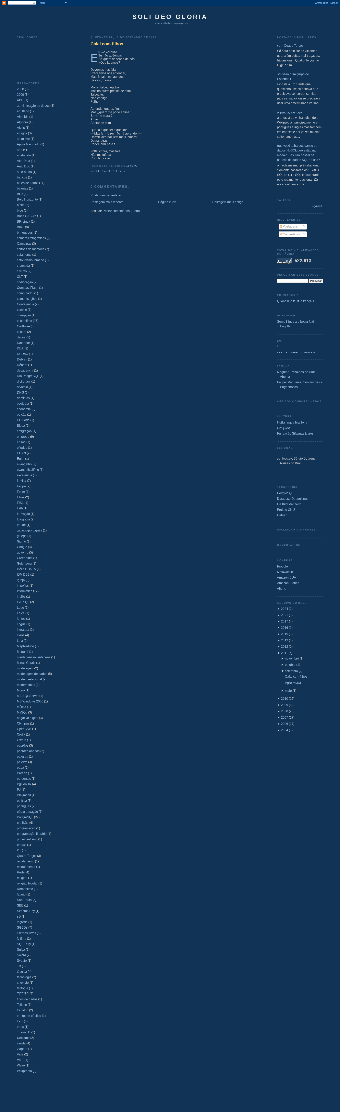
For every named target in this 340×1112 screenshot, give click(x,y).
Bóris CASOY (26, 216)
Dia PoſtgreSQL (28, 376)
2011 (284, 653)
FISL (20, 502)
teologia (22, 988)
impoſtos (23, 585)
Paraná (22, 773)
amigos (22, 133)
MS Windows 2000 (30, 701)
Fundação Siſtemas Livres (295, 433)
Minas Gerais (26, 662)
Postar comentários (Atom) (121, 211)
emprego (23, 436)
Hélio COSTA (26, 569)
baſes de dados (27, 183)
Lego (20, 607)
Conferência (25, 304)
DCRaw (22, 354)
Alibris (281, 588)
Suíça (21, 949)
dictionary (23, 381)
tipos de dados (27, 999)
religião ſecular (27, 883)
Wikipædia (24, 1071)
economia (24, 409)
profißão (23, 822)
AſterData (23, 161)
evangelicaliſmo (28, 469)
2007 (284, 717)
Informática (24, 591)
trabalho (22, 1010)
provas (21, 844)
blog (20, 210)
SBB (20, 905)
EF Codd (23, 420)
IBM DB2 (23, 574)
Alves (21, 127)
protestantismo (27, 839)
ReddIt (95, 171)
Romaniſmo (25, 889)
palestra (22, 756)
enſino (21, 442)
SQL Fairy (24, 944)
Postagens (290, 226)
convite (22, 309)
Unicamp (23, 1038)
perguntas (24, 778)
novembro (292, 658)
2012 (284, 646)
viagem (22, 1049)
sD (19, 916)
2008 (20, 89)
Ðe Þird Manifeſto (289, 504)
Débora (22, 365)
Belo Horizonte (27, 199)
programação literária (32, 833)
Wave (21, 1065)
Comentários (291, 234)
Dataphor (23, 343)
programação (26, 828)
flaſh (20, 508)
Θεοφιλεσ (283, 428)
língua (21, 624)
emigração (24, 431)
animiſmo (23, 138)
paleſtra (22, 762)
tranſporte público (29, 1015)
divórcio (22, 387)
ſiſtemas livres (26, 933)
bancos (22, 177)
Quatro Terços (26, 855)
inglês (21, 596)
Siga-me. (316, 206)
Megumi (22, 651)
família (21, 480)
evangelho (24, 464)
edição (21, 414)
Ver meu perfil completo (296, 352)
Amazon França (288, 583)
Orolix (21, 734)
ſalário (21, 894)
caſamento (24, 254)
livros (20, 635)
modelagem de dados (32, 673)
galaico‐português (29, 530)
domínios (23, 398)
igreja (21, 580)
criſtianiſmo (24, 320)
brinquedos (25, 232)
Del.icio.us (120, 171)
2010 (284, 698)
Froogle (282, 566)
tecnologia (24, 977)
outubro (290, 664)
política (22, 800)
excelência (24, 475)
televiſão (23, 982)
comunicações (27, 298)
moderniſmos (26, 685)
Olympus (23, 723)
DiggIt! (106, 171)
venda (21, 1043)
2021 (284, 615)
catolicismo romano (30, 260)
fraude (21, 525)
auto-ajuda (24, 172)
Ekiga (21, 425)
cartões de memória (30, 249)
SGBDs (22, 927)
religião (22, 878)
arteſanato (24, 155)
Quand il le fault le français (295, 301)
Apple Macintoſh (28, 144)
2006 (284, 724)
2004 (284, 730)
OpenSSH (24, 729)
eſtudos (22, 447)
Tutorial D (23, 1032)
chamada (23, 265)
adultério (23, 111)
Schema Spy (26, 911)
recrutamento (26, 867)
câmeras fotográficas (31, 238)
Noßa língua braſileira (292, 422)
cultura (21, 332)
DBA (20, 348)
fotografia (23, 519)
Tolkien (22, 1004)
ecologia (23, 403)
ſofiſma (21, 938)
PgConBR (24, 784)
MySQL (22, 712)
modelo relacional (29, 679)
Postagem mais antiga (227, 202)
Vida (20, 1054)
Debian (22, 359)
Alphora (22, 122)
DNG (20, 392)
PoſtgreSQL (25, 817)
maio (288, 690)
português (24, 806)
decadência (25, 370)
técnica (22, 971)
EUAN (21, 453)
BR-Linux (23, 221)
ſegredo (22, 922)
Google (22, 547)
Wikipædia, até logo (288, 112)
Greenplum (24, 558)
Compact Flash (27, 287)
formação (23, 514)
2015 (284, 634)
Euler (20, 458)
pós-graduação (27, 811)
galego (22, 536)
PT (19, 850)
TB (19, 966)
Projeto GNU (286, 509)
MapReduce (25, 646)
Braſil (20, 227)
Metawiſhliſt (285, 572)
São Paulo (24, 900)
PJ (19, 789)
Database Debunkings (292, 498)
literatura (23, 629)
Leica (21, 613)
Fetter (21, 491)
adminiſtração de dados (33, 105)
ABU (20, 100)
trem (20, 1021)
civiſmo (22, 271)
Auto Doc (23, 166)
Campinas (24, 243)
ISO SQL (23, 602)
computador (25, 293)
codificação (25, 282)
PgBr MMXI (293, 683)
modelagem (25, 668)
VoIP (20, 1060)
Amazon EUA (286, 577)
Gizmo (21, 541)
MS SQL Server (28, 696)
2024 (284, 608)
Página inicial (167, 202)
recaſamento (25, 861)
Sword (21, 955)
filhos (20, 497)
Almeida (23, 116)
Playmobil (24, 795)
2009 (20, 94)
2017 (284, 621)
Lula (20, 640)
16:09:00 (132, 165)
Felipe (21, 486)
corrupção (24, 315)
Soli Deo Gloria (170, 16)
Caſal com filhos (107, 43)
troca (20, 1026)
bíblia (21, 205)
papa (20, 767)
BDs (20, 194)
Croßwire (23, 326)
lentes (21, 618)
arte (19, 149)
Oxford (21, 740)
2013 (284, 640)
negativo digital (27, 718)
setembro (291, 671)
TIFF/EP (23, 993)
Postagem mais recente (107, 202)
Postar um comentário (106, 195)
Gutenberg (24, 563)
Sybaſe (22, 960)
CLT (20, 276)
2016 (284, 627)
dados (21, 337)
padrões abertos (28, 751)
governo (22, 552)
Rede (21, 872)
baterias (22, 188)
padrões (22, 745)
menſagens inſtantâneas (33, 657)
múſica (21, 707)
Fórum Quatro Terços (288, 45)
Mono (21, 690)
